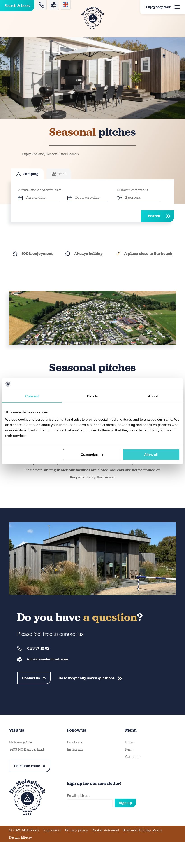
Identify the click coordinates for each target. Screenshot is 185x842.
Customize (89, 454)
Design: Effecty (20, 837)
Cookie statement (105, 830)
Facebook (74, 742)
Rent (128, 749)
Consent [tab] (32, 396)
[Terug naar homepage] (92, 18)
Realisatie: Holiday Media (142, 830)
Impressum (52, 830)
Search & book (17, 5)
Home (130, 742)
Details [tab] (92, 396)
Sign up (125, 802)
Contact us (31, 678)
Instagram (75, 749)
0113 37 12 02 (38, 648)
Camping (132, 756)
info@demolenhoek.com (47, 659)
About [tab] (153, 396)
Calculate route (27, 765)
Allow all (151, 454)
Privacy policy (76, 830)
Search (154, 215)
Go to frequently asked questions (87, 678)
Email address (78, 795)
